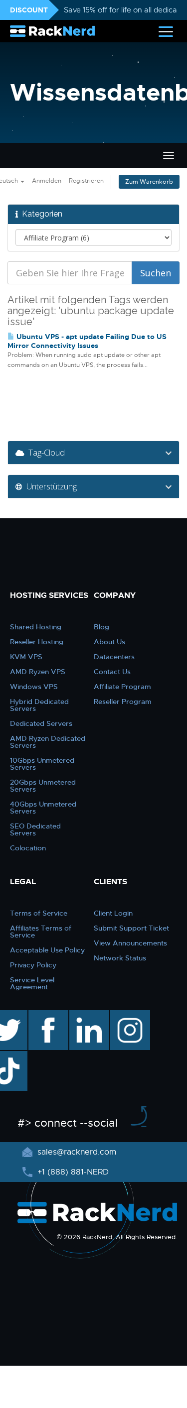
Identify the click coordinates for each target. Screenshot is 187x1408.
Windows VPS (34, 686)
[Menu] (166, 31)
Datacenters (114, 656)
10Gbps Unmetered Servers (42, 764)
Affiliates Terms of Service (40, 931)
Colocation (28, 847)
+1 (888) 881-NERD (72, 1172)
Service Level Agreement (32, 983)
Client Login (113, 913)
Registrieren (86, 181)
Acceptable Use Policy (47, 949)
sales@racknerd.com (76, 1152)
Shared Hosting (35, 626)
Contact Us (112, 671)
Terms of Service (38, 913)
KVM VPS (26, 656)
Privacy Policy (33, 964)
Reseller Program (123, 701)
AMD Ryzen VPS (37, 671)
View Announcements (130, 943)
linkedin (84, 1015)
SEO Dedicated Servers (35, 829)
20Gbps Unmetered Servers (43, 786)
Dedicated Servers (41, 723)
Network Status (120, 957)
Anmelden (46, 181)
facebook (46, 1015)
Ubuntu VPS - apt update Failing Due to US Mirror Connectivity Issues (87, 341)
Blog (101, 626)
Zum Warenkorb (149, 182)
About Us (109, 641)
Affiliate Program (122, 686)
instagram (129, 1015)
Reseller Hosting (36, 641)
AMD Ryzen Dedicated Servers (47, 742)
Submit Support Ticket (131, 928)
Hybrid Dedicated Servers (39, 705)
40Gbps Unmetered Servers (43, 808)
